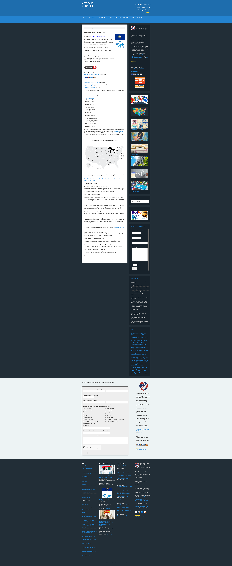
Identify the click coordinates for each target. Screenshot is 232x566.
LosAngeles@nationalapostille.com (124, 475)
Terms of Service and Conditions (88, 489)
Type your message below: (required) (138, 246)
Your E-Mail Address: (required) (139, 240)
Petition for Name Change (112, 421)
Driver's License (110, 415)
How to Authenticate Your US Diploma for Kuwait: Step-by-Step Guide (88, 547)
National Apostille (88, 4)
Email (84, 404)
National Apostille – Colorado (123, 507)
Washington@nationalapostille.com (124, 469)
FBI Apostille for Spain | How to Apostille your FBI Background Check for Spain (89, 511)
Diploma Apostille (138, 340)
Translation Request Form (89, 87)
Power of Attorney (88, 413)
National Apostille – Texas (122, 513)
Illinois (135, 57)
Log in (130, 562)
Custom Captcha (136, 263)
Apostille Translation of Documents (89, 471)
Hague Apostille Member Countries (138, 104)
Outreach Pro (111, 562)
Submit (134, 268)
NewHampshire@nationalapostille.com (95, 62)
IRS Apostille (136, 348)
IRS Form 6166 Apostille (141, 348)
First (83, 392)
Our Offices (133, 166)
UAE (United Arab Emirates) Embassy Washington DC (106, 476)
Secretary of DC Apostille (140, 357)
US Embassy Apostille (86, 497)
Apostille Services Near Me (87, 468)
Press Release (84, 486)
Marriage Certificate (88, 410)
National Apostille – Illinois (122, 501)
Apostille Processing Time (145, 10)
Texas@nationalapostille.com (123, 515)
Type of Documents (135, 154)
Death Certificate (110, 408)
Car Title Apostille (143, 333)
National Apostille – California (123, 472)
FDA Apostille (143, 344)
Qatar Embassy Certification (144, 353)
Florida (132, 57)
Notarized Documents (111, 413)
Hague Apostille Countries (87, 473)
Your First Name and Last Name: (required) (92, 389)
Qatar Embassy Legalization (135, 354)
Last (106, 392)
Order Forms (84, 481)
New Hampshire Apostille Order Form (92, 74)
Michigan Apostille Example (136, 285)
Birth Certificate (87, 408)
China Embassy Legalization (137, 337)
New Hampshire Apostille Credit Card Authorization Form (96, 75)
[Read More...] (108, 486)
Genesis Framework (119, 562)
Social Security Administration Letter (91, 421)
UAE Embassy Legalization (142, 361)
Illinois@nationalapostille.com (123, 504)
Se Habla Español (134, 71)
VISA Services (134, 141)
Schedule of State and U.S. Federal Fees (92, 82)
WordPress (126, 562)
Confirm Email (108, 404)
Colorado (142, 56)
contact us (106, 255)
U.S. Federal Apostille (118, 131)
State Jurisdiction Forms (89, 85)
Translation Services (135, 191)
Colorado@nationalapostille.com (124, 510)
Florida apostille (134, 346)
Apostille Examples (85, 465)
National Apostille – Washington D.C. (124, 483)
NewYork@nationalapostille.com (123, 493)
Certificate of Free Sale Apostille (136, 334)
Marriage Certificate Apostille (143, 350)
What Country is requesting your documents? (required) (95, 430)
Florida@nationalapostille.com (123, 499)
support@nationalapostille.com (143, 9)
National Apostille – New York (123, 490)
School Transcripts (88, 417)
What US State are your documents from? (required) (95, 425)
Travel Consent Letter (88, 419)
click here (103, 383)
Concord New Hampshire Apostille (91, 178)
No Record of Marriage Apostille (136, 351)
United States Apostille (136, 117)
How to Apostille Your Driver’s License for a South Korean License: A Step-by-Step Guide (140, 293)
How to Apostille (85, 476)
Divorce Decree (110, 410)
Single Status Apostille (140, 360)
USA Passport (87, 415)
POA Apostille (143, 351)
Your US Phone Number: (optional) (90, 395)
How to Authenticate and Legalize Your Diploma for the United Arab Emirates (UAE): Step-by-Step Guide (139, 313)
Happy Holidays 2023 (86, 555)
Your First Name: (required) (138, 230)
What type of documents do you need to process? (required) (96, 406)
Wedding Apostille (144, 373)
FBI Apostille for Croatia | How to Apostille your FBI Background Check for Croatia (89, 526)
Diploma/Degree (110, 417)
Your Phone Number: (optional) (139, 235)
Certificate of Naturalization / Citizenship (115, 419)
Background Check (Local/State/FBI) (114, 412)
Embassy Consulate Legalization (137, 129)
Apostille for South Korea (136, 331)
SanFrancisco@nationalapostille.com (124, 480)
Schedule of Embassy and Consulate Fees (92, 84)
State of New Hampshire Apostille (106, 178)
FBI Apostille (138, 342)
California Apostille (138, 333)
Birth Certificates (90, 98)
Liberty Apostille (85, 478)
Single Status (87, 412)
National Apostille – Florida (122, 496)
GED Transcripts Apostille (141, 347)
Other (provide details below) (90, 423)
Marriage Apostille (135, 350)
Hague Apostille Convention (114, 91)
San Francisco (137, 56)
